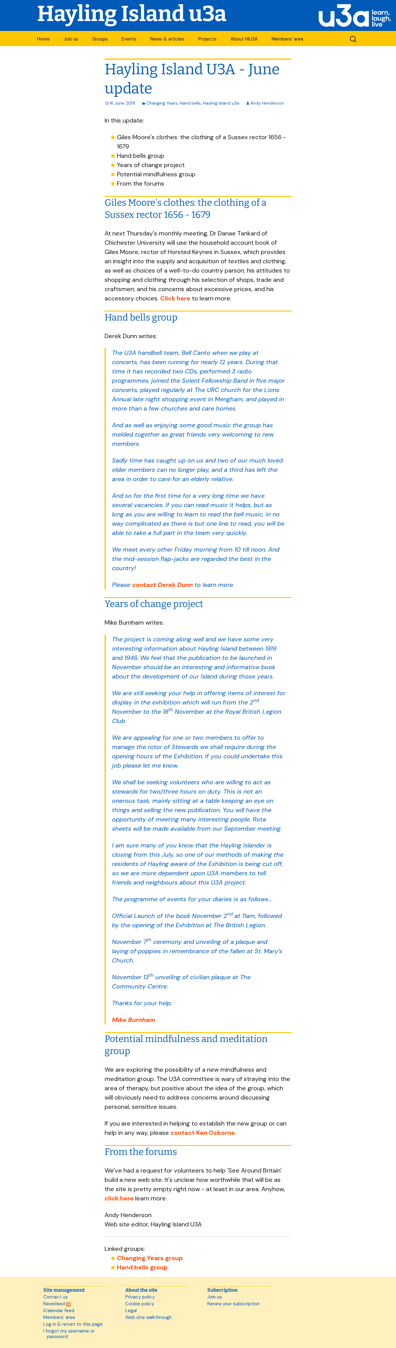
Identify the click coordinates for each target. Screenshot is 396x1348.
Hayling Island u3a (221, 103)
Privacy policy (140, 1297)
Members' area (287, 39)
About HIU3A (244, 39)
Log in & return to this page (73, 1324)
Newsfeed (54, 1304)
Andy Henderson (267, 103)
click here (119, 1198)
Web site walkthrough (148, 1317)
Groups (100, 39)
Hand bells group (142, 1267)
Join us (71, 39)
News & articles (167, 39)
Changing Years (162, 103)
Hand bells (190, 103)
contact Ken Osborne (202, 1133)
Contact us (55, 1297)
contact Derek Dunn (162, 585)
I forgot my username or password (69, 1334)
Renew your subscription (233, 1304)
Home (43, 39)
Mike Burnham (133, 1020)
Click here (175, 298)
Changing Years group (150, 1258)
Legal (131, 1310)
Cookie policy (139, 1304)
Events (129, 39)
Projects (207, 39)
